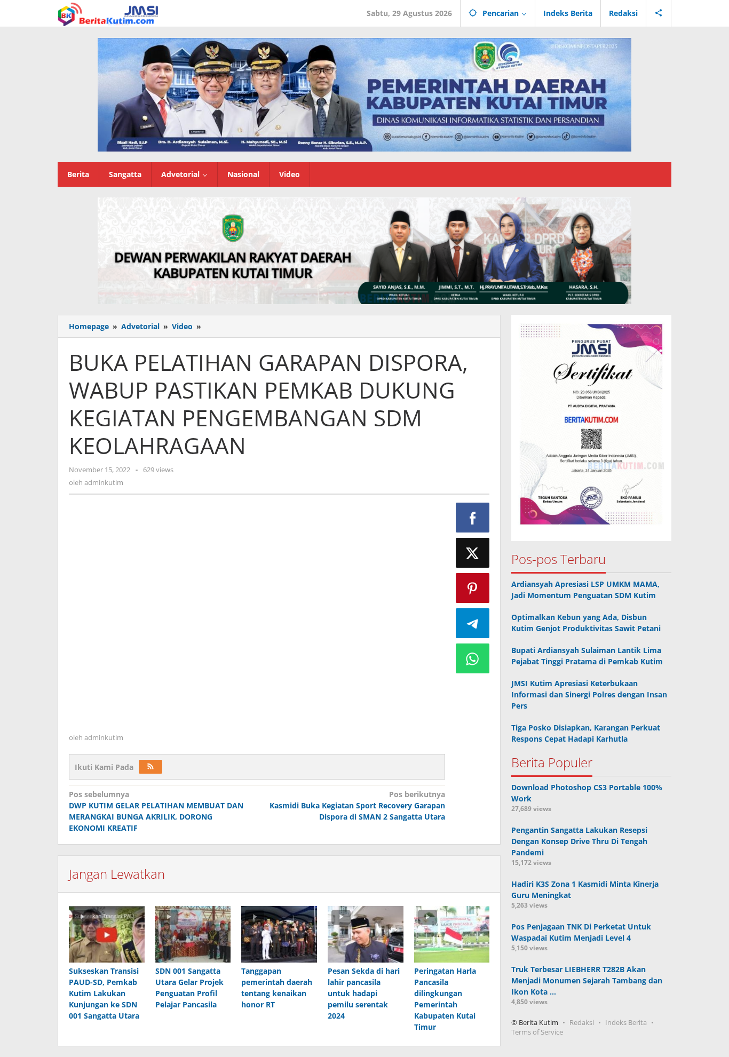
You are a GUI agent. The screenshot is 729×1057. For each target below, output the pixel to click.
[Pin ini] (473, 588)
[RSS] (150, 767)
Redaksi (581, 1022)
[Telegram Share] (473, 623)
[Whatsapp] (473, 658)
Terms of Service (537, 1032)
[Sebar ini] (473, 518)
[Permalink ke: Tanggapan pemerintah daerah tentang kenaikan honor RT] (279, 934)
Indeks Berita (626, 1022)
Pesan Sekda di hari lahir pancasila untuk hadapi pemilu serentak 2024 (364, 993)
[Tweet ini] (473, 553)
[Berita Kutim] (109, 13)
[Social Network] (658, 13)
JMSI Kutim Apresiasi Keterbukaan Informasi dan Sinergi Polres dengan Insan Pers (589, 694)
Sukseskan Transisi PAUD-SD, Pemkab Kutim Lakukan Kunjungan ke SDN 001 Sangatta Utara (104, 993)
